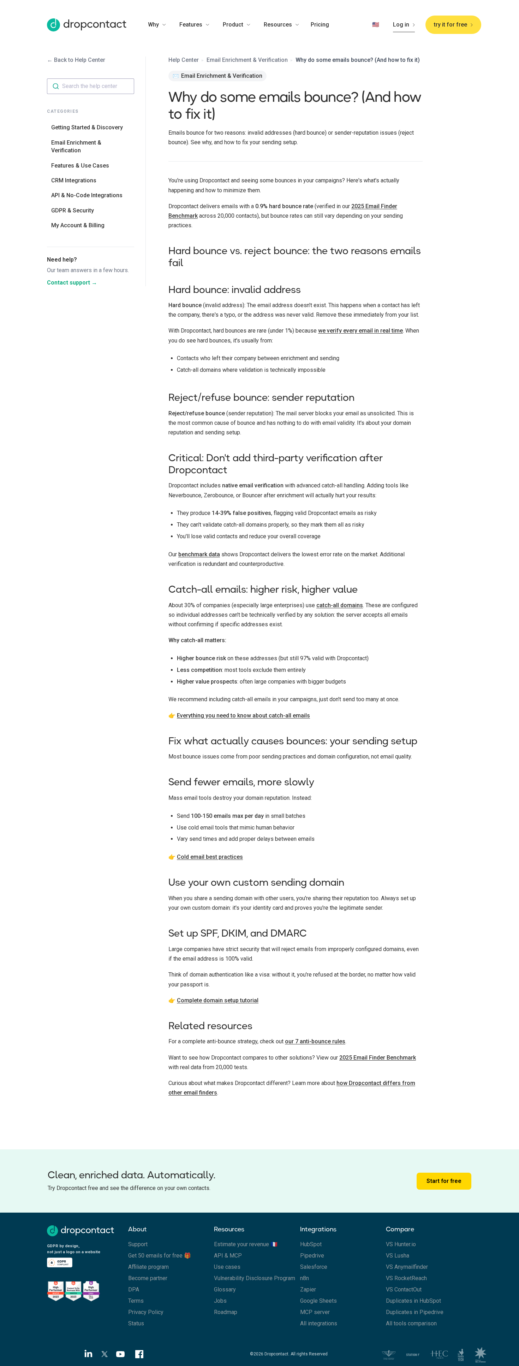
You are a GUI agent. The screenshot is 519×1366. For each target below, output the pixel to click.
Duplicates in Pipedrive (414, 1312)
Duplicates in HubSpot (413, 1300)
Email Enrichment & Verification (247, 60)
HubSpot (311, 1244)
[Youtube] (123, 1353)
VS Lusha (397, 1255)
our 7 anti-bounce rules (315, 1041)
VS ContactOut (404, 1289)
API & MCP (228, 1255)
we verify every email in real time (360, 330)
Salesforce (313, 1267)
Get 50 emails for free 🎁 (159, 1255)
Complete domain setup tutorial (217, 1000)
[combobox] (90, 86)
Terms (136, 1300)
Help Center (183, 60)
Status (136, 1323)
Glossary (225, 1289)
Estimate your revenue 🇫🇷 (246, 1244)
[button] (161, 24)
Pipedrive (312, 1255)
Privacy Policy (145, 1312)
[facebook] (139, 1354)
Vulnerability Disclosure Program (254, 1278)
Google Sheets (318, 1300)
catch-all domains (339, 605)
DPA (133, 1289)
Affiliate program (148, 1267)
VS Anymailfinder (407, 1267)
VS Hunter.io (401, 1244)
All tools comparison (411, 1323)
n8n (304, 1278)
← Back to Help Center (76, 60)
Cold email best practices (210, 857)
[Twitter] (105, 1354)
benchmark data (199, 554)
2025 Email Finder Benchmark (377, 1057)
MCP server (315, 1312)
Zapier (308, 1289)
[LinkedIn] (86, 1354)
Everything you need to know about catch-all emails (243, 715)
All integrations (318, 1323)
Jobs (220, 1300)
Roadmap (225, 1312)
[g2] (87, 1290)
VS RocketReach (406, 1278)
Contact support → (72, 282)
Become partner (147, 1278)
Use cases (227, 1267)
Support (138, 1244)
